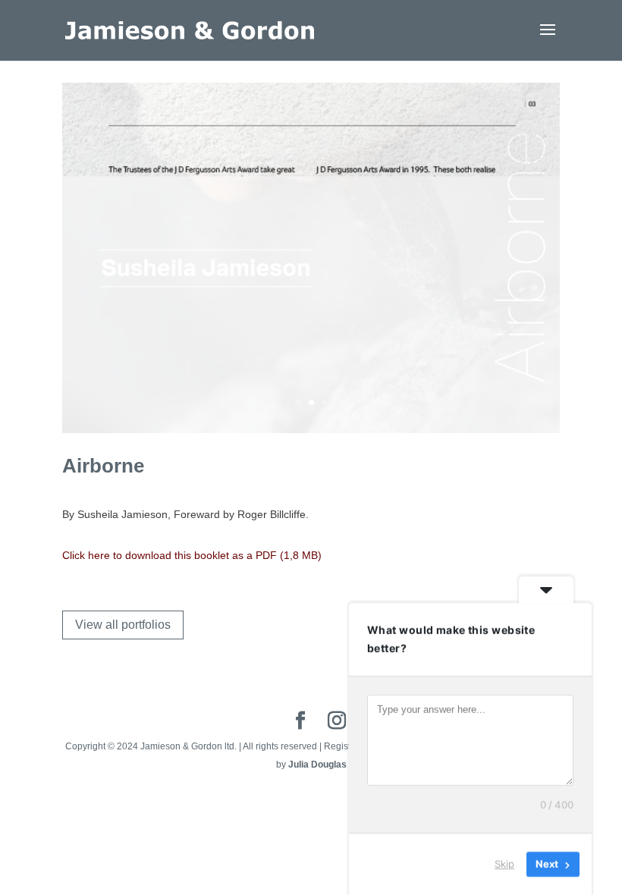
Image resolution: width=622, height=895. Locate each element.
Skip (504, 864)
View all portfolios (123, 624)
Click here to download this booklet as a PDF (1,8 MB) (192, 555)
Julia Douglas (317, 764)
